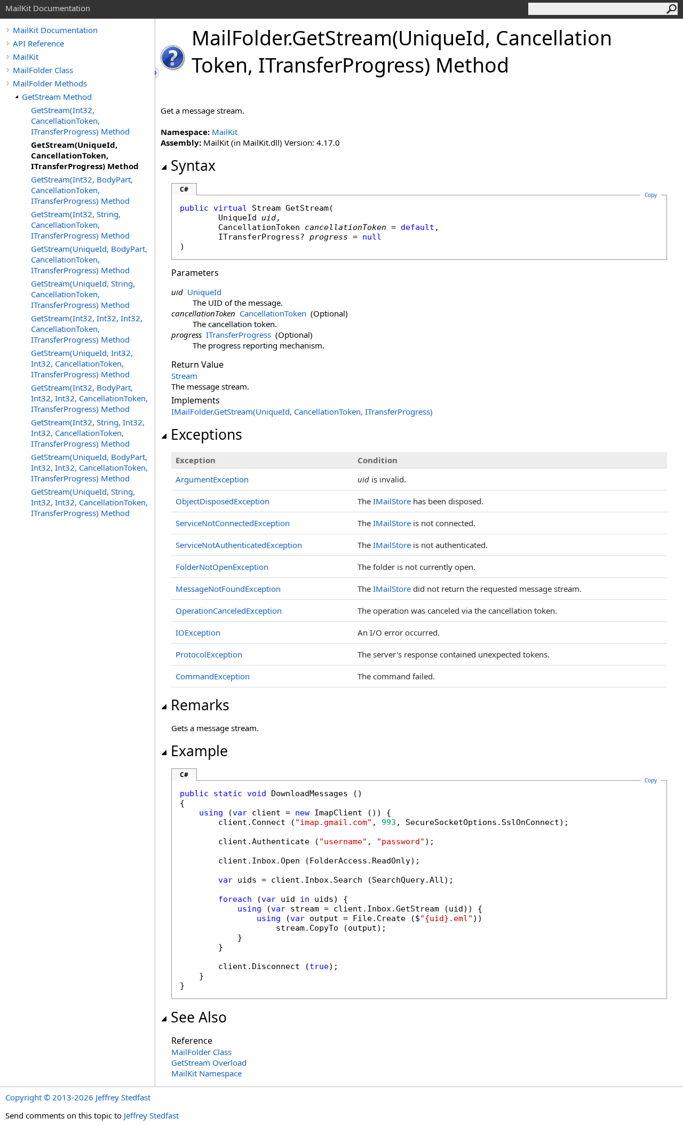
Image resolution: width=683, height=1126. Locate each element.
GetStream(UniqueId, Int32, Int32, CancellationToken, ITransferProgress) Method (82, 363)
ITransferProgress (238, 334)
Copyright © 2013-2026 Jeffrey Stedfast (77, 1097)
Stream (184, 375)
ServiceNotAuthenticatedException (239, 545)
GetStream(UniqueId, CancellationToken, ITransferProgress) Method (85, 155)
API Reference (38, 43)
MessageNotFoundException (228, 588)
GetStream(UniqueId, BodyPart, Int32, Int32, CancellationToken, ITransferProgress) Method (89, 467)
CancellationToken (273, 313)
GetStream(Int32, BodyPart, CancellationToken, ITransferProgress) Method (82, 190)
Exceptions (206, 434)
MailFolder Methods (50, 83)
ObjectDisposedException (222, 501)
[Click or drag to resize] (157, 73)
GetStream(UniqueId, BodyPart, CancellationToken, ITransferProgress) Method (89, 259)
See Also (199, 1017)
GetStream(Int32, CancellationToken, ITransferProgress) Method (80, 121)
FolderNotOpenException (222, 566)
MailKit (25, 56)
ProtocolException (209, 654)
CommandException (213, 676)
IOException (198, 632)
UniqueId (204, 292)
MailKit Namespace (206, 1073)
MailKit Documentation (55, 30)
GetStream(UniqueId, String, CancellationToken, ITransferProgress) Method (83, 294)
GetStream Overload (209, 1062)
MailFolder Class (43, 70)
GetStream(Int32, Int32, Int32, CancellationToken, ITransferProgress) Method (86, 329)
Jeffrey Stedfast (151, 1115)
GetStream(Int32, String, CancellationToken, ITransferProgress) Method (80, 225)
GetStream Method (57, 96)
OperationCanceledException (229, 610)
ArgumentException (212, 479)
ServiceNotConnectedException (233, 523)
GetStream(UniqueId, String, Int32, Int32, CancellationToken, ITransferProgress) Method (89, 502)
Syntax (193, 165)
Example (199, 750)
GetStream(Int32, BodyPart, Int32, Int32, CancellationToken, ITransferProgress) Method (89, 398)
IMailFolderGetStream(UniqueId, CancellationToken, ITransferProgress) (302, 411)
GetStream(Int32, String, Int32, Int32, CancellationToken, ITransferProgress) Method (88, 433)
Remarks (200, 705)
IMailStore (392, 501)
